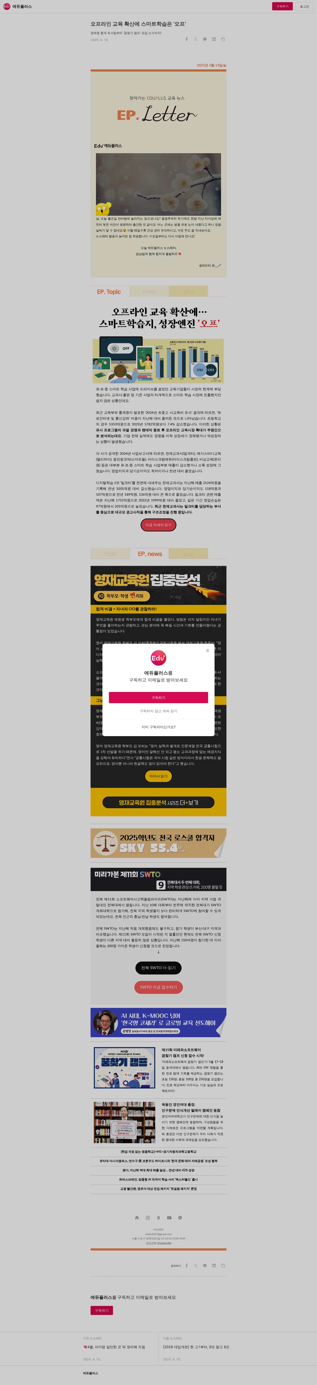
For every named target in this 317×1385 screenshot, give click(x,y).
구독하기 (158, 697)
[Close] (207, 650)
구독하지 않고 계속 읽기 (158, 711)
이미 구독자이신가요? (159, 727)
